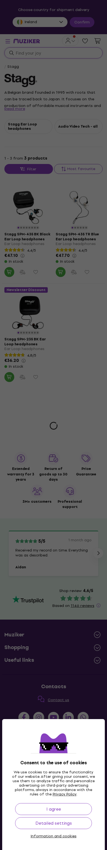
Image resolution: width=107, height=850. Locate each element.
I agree (53, 809)
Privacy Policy (65, 794)
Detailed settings (53, 823)
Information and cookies (54, 836)
